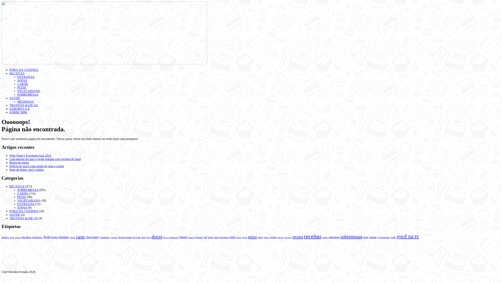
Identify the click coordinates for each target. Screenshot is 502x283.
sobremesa (334, 237)
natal (232, 237)
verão (393, 237)
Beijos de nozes (19, 162)
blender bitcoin (11, 275)
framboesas (173, 237)
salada (325, 237)
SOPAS (22, 80)
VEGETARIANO (28, 91)
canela (72, 237)
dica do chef (139, 237)
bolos (54, 237)
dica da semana (125, 237)
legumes (199, 237)
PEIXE (21, 87)
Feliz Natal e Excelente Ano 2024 (30, 155)
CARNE (22, 84)
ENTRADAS (26, 77)
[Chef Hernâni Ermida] (104, 63)
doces (157, 236)
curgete (114, 237)
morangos (224, 237)
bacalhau (26, 237)
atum (12, 237)
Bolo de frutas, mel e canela (26, 169)
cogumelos (105, 237)
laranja (191, 237)
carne (80, 236)
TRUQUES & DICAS (23, 105)
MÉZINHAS (25, 101)
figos (165, 237)
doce (148, 237)
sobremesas (351, 236)
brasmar (64, 237)
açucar (18, 237)
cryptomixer (28, 275)
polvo (260, 237)
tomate (373, 237)
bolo (47, 237)
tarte (365, 237)
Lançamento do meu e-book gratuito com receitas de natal (45, 159)
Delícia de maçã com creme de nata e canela (36, 166)
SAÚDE (14, 98)
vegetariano (383, 237)
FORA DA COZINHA (23, 70)
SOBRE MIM (18, 112)
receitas (312, 236)
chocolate (92, 237)
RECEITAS (17, 73)
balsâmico (37, 237)
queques (288, 237)
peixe (252, 236)
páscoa (280, 237)
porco (266, 237)
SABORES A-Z (19, 108)
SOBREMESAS (27, 94)
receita (297, 237)
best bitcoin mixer (47, 275)
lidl (205, 237)
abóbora (5, 237)
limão (210, 237)
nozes (238, 237)
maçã (216, 237)
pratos (273, 237)
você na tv (408, 236)
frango (183, 237)
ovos (244, 237)
